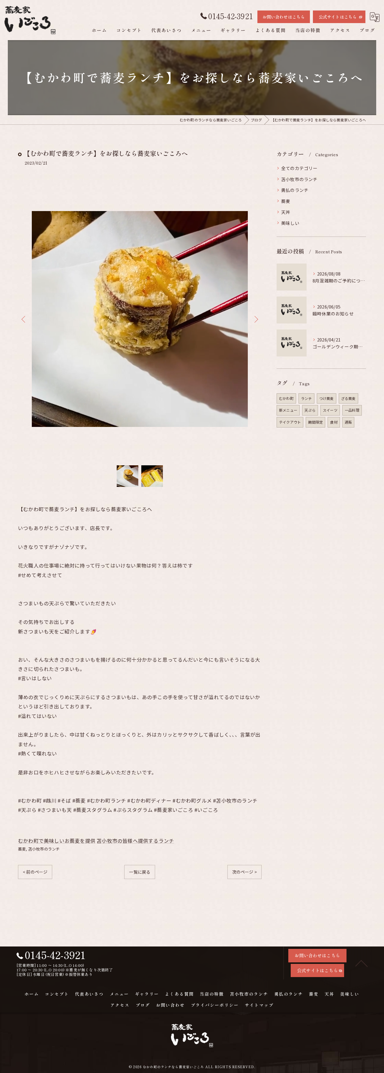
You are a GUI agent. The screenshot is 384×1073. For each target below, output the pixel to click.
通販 (348, 422)
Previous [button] (24, 319)
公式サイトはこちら (338, 17)
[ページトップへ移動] (362, 963)
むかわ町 (286, 398)
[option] (140, 319)
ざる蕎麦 (348, 398)
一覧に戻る (139, 872)
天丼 (285, 212)
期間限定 (315, 422)
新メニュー (288, 410)
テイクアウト (290, 422)
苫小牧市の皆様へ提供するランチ (135, 840)
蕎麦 (22, 849)
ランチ (306, 398)
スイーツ (330, 410)
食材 (333, 422)
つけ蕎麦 (326, 398)
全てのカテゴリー (299, 168)
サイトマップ (259, 1005)
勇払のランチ (294, 190)
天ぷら (310, 410)
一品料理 (352, 410)
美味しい (290, 223)
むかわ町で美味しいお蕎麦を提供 (56, 840)
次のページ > (244, 872)
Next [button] (256, 319)
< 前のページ (35, 872)
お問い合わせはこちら (283, 17)
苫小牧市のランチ (44, 849)
